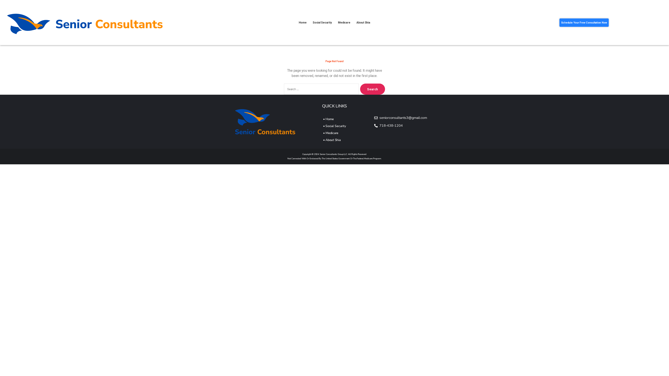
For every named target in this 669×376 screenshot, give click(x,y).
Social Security (322, 22)
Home (302, 22)
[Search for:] (321, 90)
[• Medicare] (334, 133)
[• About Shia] (334, 139)
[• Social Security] (334, 126)
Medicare (344, 22)
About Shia (363, 22)
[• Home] (334, 119)
